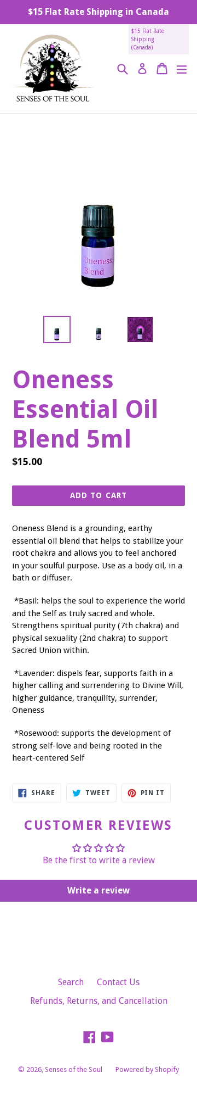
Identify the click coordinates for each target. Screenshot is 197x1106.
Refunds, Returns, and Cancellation (98, 1001)
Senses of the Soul (73, 1069)
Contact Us (118, 982)
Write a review (98, 890)
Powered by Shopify (147, 1069)
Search (71, 982)
